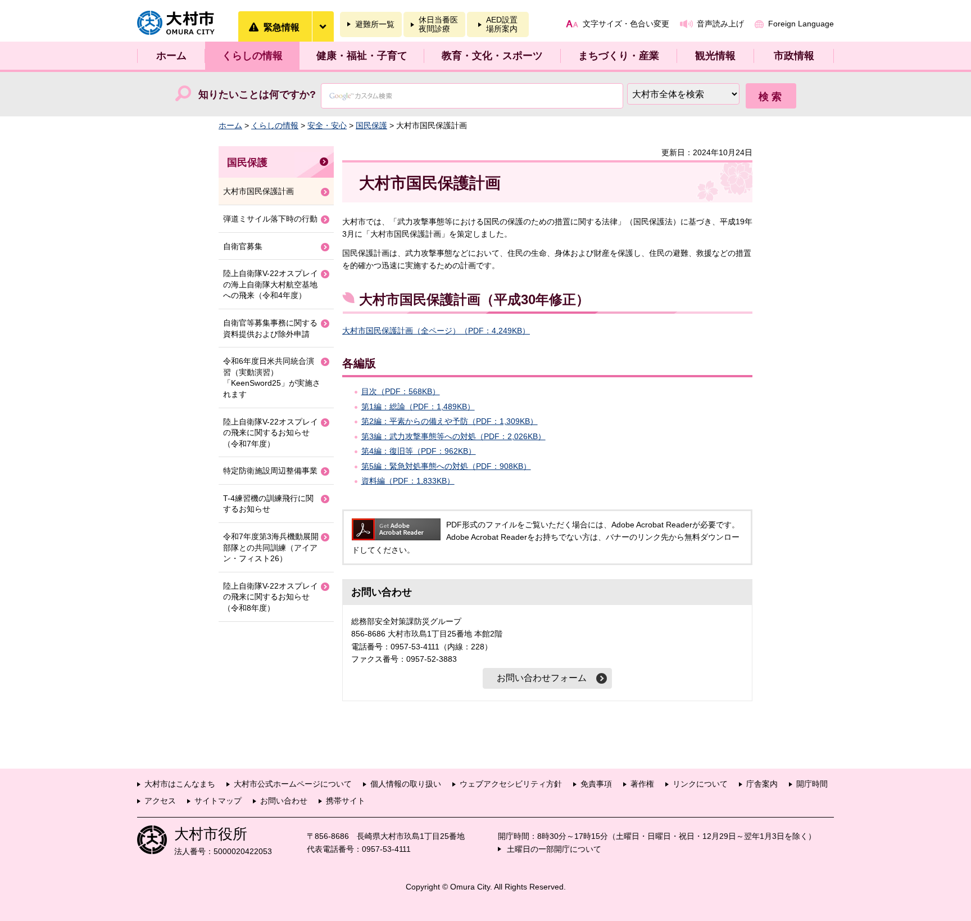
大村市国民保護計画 (258, 191)
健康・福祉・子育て (361, 55)
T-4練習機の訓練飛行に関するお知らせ (268, 504)
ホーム (171, 55)
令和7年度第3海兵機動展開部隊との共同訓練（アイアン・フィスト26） (271, 547)
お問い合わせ (283, 800)
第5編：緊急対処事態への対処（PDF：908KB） (446, 466)
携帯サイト (345, 800)
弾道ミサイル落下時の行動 (270, 218)
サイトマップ (218, 800)
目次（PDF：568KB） (400, 391)
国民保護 (371, 125)
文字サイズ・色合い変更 (626, 23)
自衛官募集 (242, 246)
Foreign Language (801, 23)
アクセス (160, 800)
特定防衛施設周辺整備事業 (270, 470)
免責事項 (596, 783)
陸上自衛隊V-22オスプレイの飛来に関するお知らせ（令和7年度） (270, 432)
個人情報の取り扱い (405, 783)
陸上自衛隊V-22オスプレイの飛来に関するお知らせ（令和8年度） (270, 596)
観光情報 (715, 55)
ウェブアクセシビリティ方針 (511, 783)
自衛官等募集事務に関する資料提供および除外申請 (270, 328)
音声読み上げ (720, 23)
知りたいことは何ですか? (257, 94)
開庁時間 (812, 783)
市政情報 (794, 55)
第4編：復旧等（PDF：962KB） (418, 450)
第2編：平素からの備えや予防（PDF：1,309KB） (449, 421)
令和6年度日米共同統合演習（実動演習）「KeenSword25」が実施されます (271, 377)
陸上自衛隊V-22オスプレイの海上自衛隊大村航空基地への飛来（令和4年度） (270, 284)
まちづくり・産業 (618, 55)
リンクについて (700, 783)
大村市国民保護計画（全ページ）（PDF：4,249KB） (436, 330)
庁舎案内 (762, 783)
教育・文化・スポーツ (492, 55)
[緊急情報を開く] (322, 26)
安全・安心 (327, 125)
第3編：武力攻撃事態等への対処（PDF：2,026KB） (453, 436)
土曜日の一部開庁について (554, 849)
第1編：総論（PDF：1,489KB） (418, 406)
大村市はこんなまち (179, 783)
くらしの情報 (252, 55)
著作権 (642, 783)
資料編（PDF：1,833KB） (408, 480)
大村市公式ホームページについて (293, 783)
